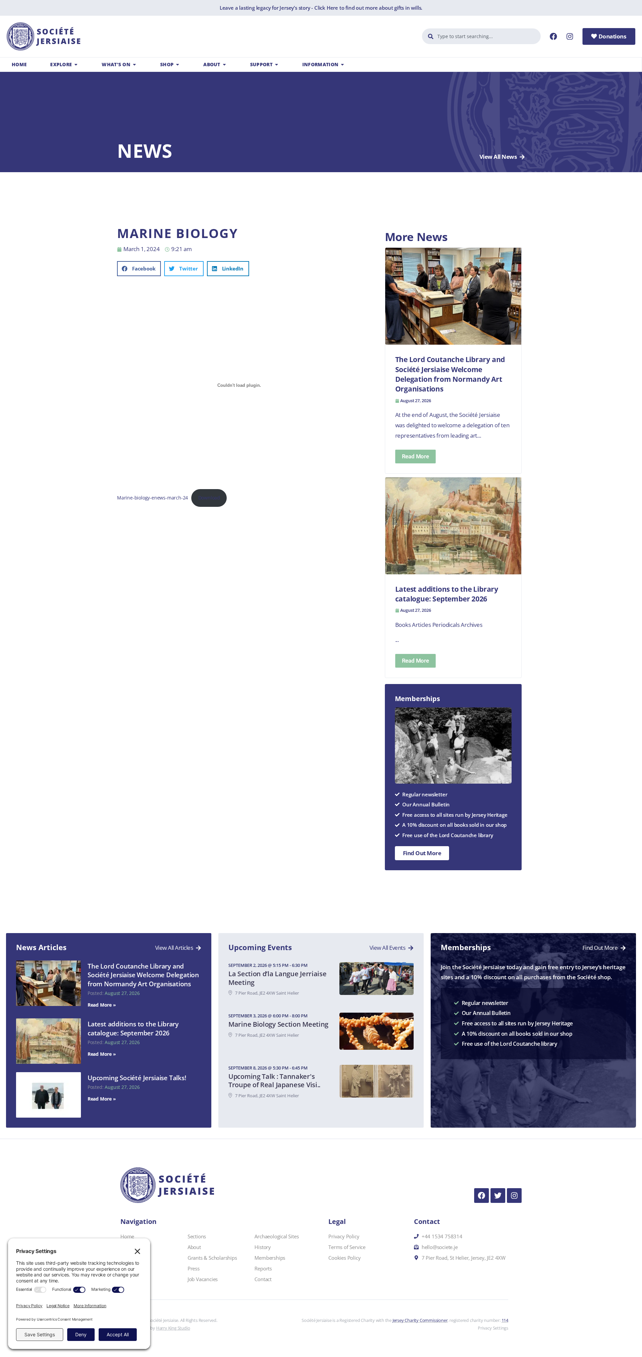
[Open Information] (342, 64)
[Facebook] (553, 36)
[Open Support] (276, 64)
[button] (139, 268)
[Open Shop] (177, 64)
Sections (197, 1236)
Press (194, 1268)
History (262, 1247)
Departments (135, 1257)
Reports (263, 1268)
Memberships (269, 1257)
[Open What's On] (134, 64)
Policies (128, 1279)
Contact (263, 1279)
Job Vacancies (203, 1279)
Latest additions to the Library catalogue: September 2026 (133, 1028)
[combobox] (481, 36)
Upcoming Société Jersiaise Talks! (137, 1077)
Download (209, 497)
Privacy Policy (343, 1236)
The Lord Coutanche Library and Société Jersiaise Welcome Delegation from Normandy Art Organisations (143, 975)
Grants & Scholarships (212, 1257)
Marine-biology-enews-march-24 (152, 497)
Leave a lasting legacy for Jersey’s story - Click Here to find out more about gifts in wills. (321, 7)
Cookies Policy (344, 1257)
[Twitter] (498, 1195)
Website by (162, 1328)
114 (505, 1320)
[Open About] (224, 64)
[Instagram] (569, 36)
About (194, 1247)
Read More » (102, 1005)
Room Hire (132, 1247)
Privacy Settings (493, 1328)
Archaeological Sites (276, 1236)
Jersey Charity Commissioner (420, 1320)
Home (127, 1236)
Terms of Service (346, 1247)
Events (127, 1268)
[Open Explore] (76, 64)
